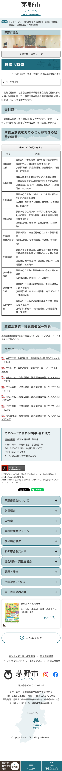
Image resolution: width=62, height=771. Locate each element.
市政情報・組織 (42, 22)
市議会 (54, 22)
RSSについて (35, 661)
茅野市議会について (17, 500)
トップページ (14, 22)
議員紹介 (10, 510)
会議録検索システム (17, 531)
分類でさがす (28, 22)
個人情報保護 (46, 656)
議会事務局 (10, 439)
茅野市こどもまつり (30, 604)
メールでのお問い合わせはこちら (20, 456)
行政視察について (15, 581)
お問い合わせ (53, 661)
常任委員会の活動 (15, 592)
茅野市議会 (21, 25)
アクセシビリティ (15, 661)
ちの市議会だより (15, 551)
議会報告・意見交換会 (18, 561)
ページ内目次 (11, 82)
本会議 (9, 520)
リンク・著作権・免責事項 (22, 656)
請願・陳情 (11, 571)
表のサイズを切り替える (31, 147)
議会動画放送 (13, 541)
